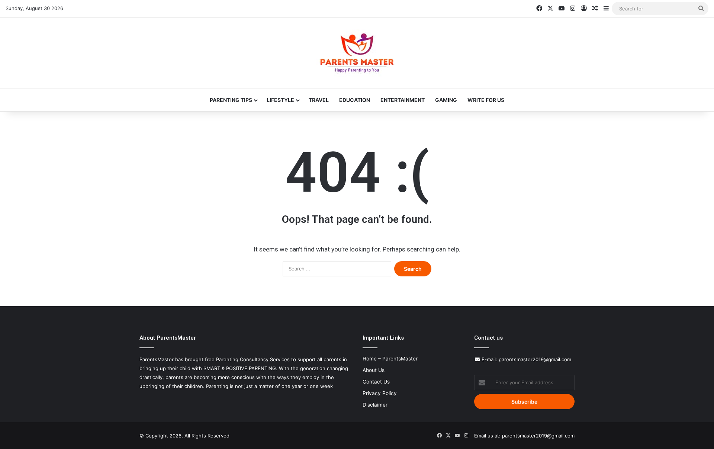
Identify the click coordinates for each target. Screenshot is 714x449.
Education (354, 100)
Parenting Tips (231, 100)
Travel (319, 100)
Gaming (446, 100)
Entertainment (402, 100)
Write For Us (485, 100)
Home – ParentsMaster (390, 359)
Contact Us (376, 382)
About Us (374, 370)
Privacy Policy (380, 393)
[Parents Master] (357, 53)
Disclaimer (375, 405)
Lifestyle (280, 100)
